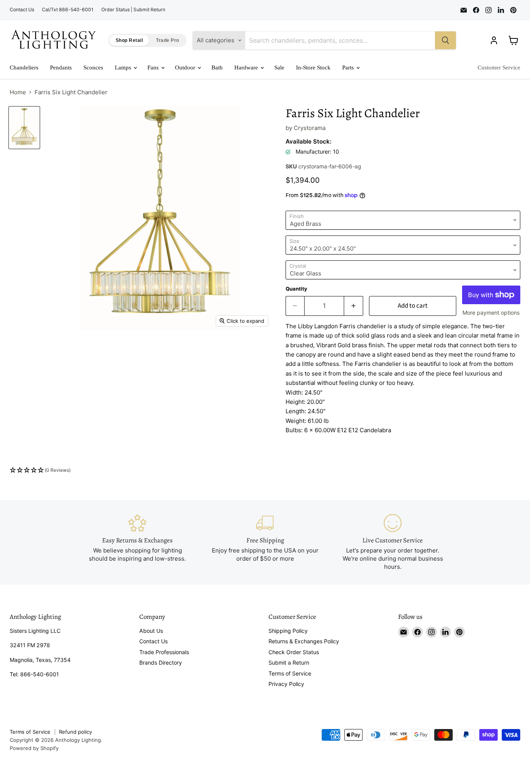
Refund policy (75, 732)
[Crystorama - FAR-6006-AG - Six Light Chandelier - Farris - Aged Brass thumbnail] (24, 128)
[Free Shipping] (265, 542)
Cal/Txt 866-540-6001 (68, 9)
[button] (265, 470)
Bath (217, 67)
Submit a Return (288, 662)
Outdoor (186, 67)
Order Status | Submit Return (133, 9)
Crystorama (310, 128)
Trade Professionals (164, 652)
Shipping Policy (288, 630)
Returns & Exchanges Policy (303, 641)
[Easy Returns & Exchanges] (137, 542)
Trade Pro (167, 40)
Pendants (61, 67)
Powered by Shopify (34, 748)
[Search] (445, 40)
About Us (151, 630)
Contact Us (22, 9)
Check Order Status (293, 652)
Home (18, 92)
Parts (348, 67)
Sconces (93, 67)
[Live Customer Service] (393, 542)
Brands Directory (160, 662)
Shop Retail (129, 40)
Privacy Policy (286, 684)
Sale (279, 67)
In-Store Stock (313, 67)
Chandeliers (24, 67)
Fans (153, 67)
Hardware (247, 67)
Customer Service (499, 67)
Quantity (296, 289)
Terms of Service (289, 673)
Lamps (124, 67)
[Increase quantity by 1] (353, 306)
